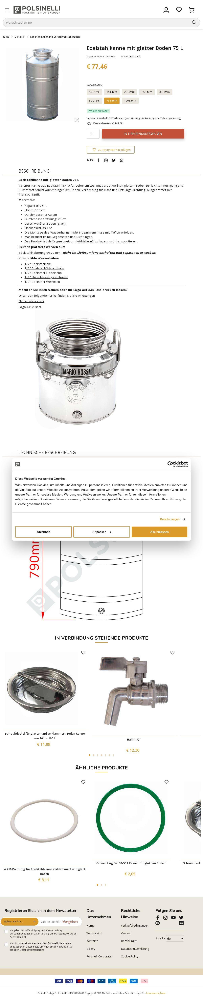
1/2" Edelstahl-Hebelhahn (43, 273)
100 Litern (130, 100)
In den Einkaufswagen (143, 134)
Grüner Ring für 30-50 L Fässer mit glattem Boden (131, 863)
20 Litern (129, 92)
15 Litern (112, 92)
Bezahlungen (129, 941)
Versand (126, 933)
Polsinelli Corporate (98, 956)
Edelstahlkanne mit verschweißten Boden (55, 36)
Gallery (90, 949)
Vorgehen (70, 921)
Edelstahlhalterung (32, 252)
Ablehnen (43, 531)
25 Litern (147, 92)
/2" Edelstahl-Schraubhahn (45, 268)
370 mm (55, 252)
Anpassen (99, 531)
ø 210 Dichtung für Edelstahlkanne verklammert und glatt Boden (44, 871)
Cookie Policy (129, 956)
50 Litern (94, 100)
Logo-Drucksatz (30, 307)
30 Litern (164, 92)
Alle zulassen (159, 531)
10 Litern (94, 92)
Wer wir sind (94, 933)
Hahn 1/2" (134, 739)
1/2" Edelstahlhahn (38, 264)
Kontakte (92, 941)
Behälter (20, 36)
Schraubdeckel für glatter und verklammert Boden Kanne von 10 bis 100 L (45, 736)
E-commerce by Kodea (156, 993)
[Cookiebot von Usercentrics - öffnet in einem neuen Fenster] (170, 464)
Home (5, 36)
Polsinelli (135, 56)
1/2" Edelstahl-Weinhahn (42, 282)
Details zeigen (170, 519)
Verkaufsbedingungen (134, 925)
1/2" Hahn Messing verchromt (46, 277)
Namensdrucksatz (31, 301)
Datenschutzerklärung (32, 950)
